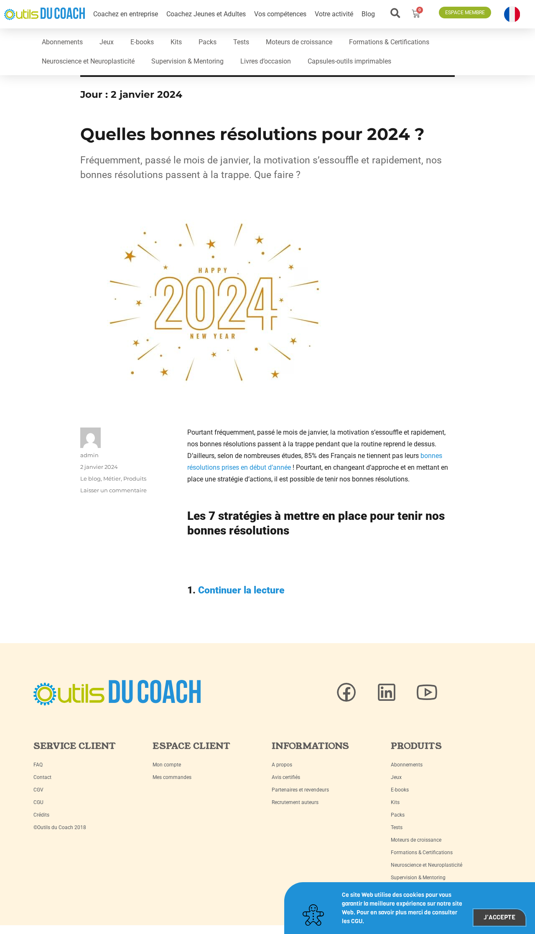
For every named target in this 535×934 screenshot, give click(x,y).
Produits (134, 478)
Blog (368, 14)
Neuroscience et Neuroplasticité (88, 61)
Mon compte (167, 765)
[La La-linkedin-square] (387, 692)
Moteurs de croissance (299, 42)
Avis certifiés (286, 777)
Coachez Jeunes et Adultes (206, 14)
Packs (208, 42)
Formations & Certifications (389, 42)
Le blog (90, 478)
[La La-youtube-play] (427, 692)
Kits (176, 42)
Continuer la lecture (241, 590)
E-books (142, 42)
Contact (42, 777)
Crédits (41, 815)
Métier (112, 478)
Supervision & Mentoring (187, 61)
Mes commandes (172, 777)
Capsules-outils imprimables (349, 61)
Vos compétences (280, 14)
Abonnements (62, 42)
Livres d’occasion (265, 61)
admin (89, 455)
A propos (282, 765)
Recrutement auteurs (295, 802)
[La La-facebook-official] (346, 692)
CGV (38, 790)
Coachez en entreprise (125, 14)
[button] (396, 13)
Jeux (106, 42)
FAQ (38, 765)
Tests (241, 42)
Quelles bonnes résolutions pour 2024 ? (254, 134)
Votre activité (334, 14)
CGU (38, 802)
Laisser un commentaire (113, 490)
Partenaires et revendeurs (300, 790)
